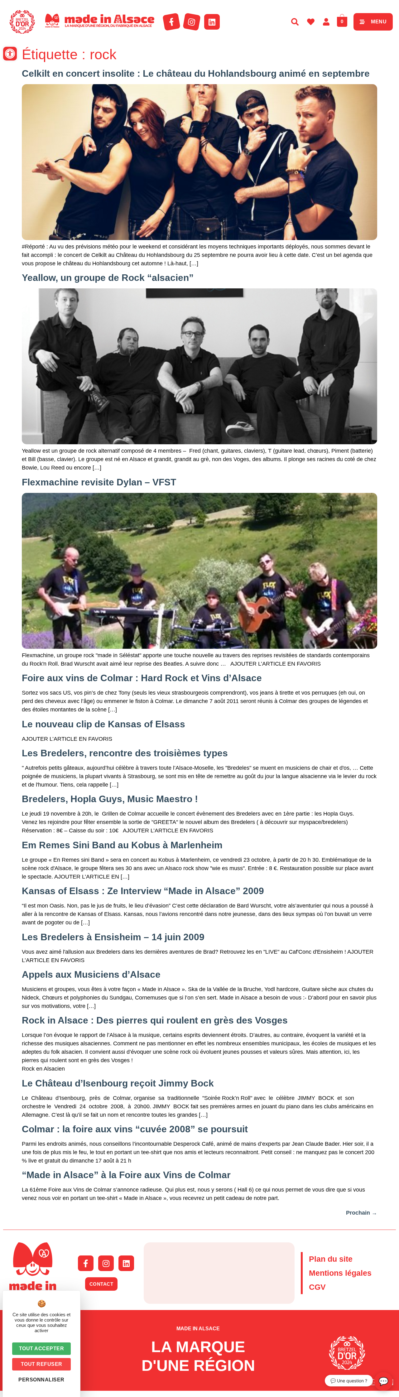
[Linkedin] (212, 22)
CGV (317, 1287)
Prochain (361, 1213)
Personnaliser (41, 1379)
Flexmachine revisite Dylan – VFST (99, 482)
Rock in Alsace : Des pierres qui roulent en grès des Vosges (155, 1020)
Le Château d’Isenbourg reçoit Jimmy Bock (118, 1083)
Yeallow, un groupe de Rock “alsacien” (108, 277)
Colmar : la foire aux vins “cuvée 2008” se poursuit (135, 1129)
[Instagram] (192, 22)
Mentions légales (340, 1273)
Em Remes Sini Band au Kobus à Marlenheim (122, 845)
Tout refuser (41, 1364)
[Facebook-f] (171, 22)
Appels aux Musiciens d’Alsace (91, 974)
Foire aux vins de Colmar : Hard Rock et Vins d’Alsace (142, 678)
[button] (10, 53)
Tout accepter (41, 1348)
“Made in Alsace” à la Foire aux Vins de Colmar (126, 1175)
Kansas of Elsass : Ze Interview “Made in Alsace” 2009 (143, 891)
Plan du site (331, 1259)
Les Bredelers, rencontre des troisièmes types (125, 753)
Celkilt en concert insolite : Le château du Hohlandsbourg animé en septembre (196, 73)
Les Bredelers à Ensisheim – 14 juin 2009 (113, 937)
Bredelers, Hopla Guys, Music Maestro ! (110, 799)
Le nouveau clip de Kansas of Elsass (103, 724)
